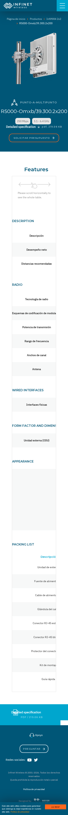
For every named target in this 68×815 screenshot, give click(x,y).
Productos (36, 19)
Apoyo (39, 735)
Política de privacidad (20, 811)
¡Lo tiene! (55, 806)
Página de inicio (16, 19)
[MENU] (62, 5)
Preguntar (32, 748)
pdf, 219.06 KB (52, 126)
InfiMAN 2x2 (53, 19)
